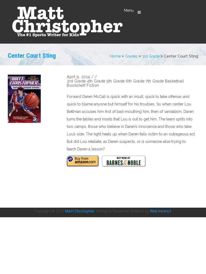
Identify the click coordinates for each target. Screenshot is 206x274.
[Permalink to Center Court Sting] (34, 99)
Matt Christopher (79, 211)
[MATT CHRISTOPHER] (67, 22)
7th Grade (155, 81)
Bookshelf (76, 85)
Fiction (93, 85)
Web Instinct (160, 211)
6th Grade (135, 81)
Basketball (174, 81)
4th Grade (96, 81)
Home (115, 56)
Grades (131, 56)
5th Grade (115, 81)
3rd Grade (151, 56)
